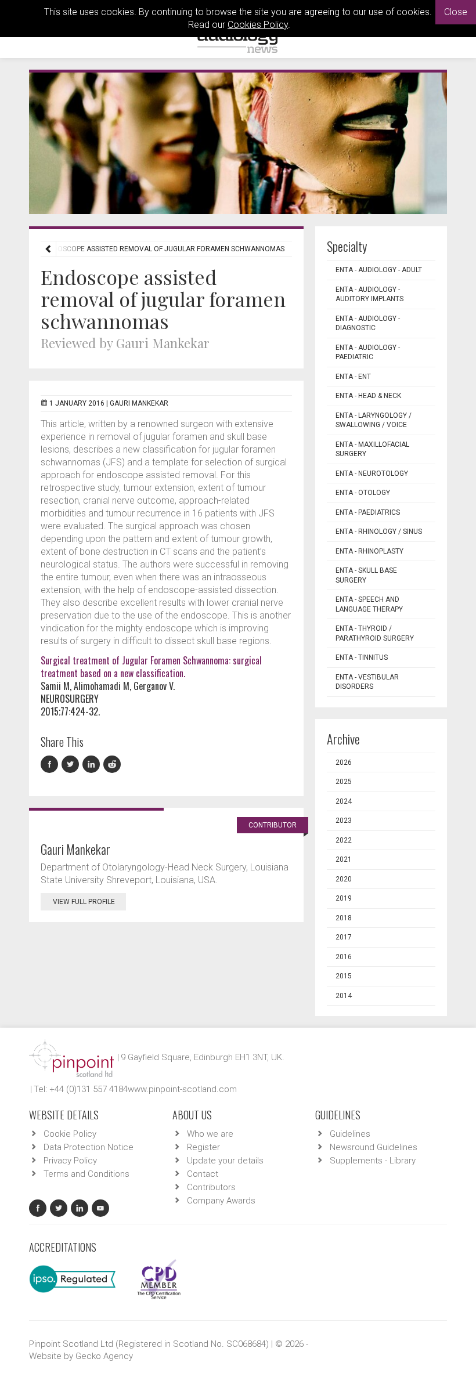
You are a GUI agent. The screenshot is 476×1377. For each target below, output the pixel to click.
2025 (344, 782)
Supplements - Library (373, 1160)
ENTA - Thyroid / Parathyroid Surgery (375, 633)
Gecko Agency (104, 1356)
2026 (344, 762)
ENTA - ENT (353, 377)
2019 (344, 898)
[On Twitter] (72, 764)
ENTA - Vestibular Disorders (367, 682)
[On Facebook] (51, 764)
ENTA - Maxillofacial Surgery (372, 449)
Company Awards (221, 1200)
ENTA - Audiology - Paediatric (368, 353)
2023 (344, 820)
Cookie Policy (70, 1134)
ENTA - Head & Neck (368, 396)
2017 (344, 937)
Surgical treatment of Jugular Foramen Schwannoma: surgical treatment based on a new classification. (151, 666)
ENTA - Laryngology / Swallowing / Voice (374, 420)
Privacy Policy (70, 1160)
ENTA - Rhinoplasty (369, 551)
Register (203, 1147)
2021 (344, 859)
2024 (344, 801)
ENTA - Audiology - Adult (379, 270)
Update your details (225, 1160)
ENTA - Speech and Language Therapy (369, 604)
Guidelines (350, 1134)
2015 (344, 976)
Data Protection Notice (89, 1147)
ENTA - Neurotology (372, 473)
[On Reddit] (112, 764)
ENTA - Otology (363, 493)
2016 (344, 957)
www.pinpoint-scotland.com (182, 1089)
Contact (202, 1174)
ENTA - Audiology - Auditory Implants (369, 294)
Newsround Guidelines (373, 1147)
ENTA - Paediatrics (368, 512)
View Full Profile (84, 902)
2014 (344, 996)
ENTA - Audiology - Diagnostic (368, 323)
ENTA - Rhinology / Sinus (379, 531)
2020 (344, 879)
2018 (344, 918)
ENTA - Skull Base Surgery (366, 575)
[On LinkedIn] (92, 764)
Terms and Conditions (86, 1174)
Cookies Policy (258, 24)
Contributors (211, 1187)
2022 (344, 840)
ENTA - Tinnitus (362, 657)
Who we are (210, 1134)
